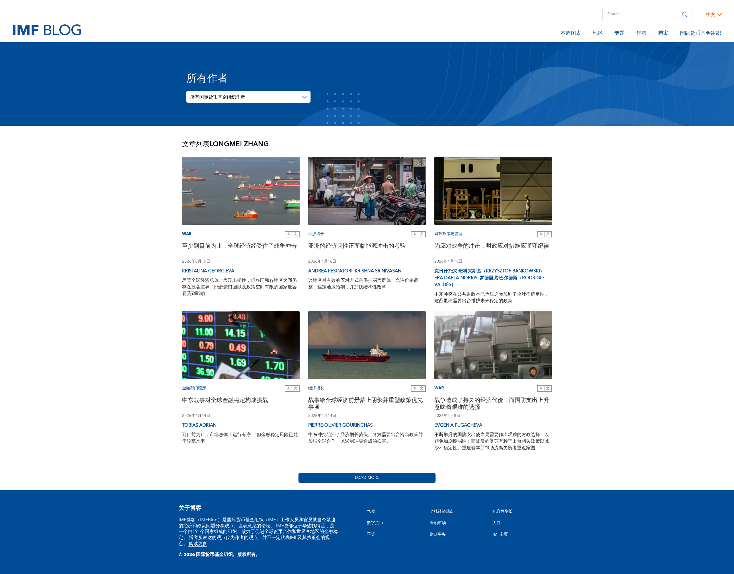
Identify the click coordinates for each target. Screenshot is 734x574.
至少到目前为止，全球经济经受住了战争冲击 (239, 247)
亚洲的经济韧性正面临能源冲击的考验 (357, 247)
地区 (598, 34)
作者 (641, 34)
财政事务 (438, 534)
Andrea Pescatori (330, 271)
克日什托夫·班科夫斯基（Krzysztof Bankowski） (489, 271)
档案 (663, 34)
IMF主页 (500, 534)
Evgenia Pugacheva (458, 425)
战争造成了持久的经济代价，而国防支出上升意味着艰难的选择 (491, 404)
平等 (371, 534)
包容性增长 (503, 511)
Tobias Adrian (199, 425)
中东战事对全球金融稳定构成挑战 (225, 401)
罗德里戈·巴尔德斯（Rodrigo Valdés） (489, 281)
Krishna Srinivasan (378, 271)
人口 (497, 523)
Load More (367, 477)
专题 (619, 34)
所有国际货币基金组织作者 (217, 97)
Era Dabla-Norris (455, 278)
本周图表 (571, 34)
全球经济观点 (442, 511)
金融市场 (438, 523)
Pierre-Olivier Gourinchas (340, 425)
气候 (371, 511)
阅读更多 (197, 544)
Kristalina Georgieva (208, 271)
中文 (710, 14)
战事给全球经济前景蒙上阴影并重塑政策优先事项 (365, 404)
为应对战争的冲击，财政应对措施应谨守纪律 (491, 247)
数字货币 (375, 523)
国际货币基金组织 (700, 34)
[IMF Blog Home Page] (47, 30)
